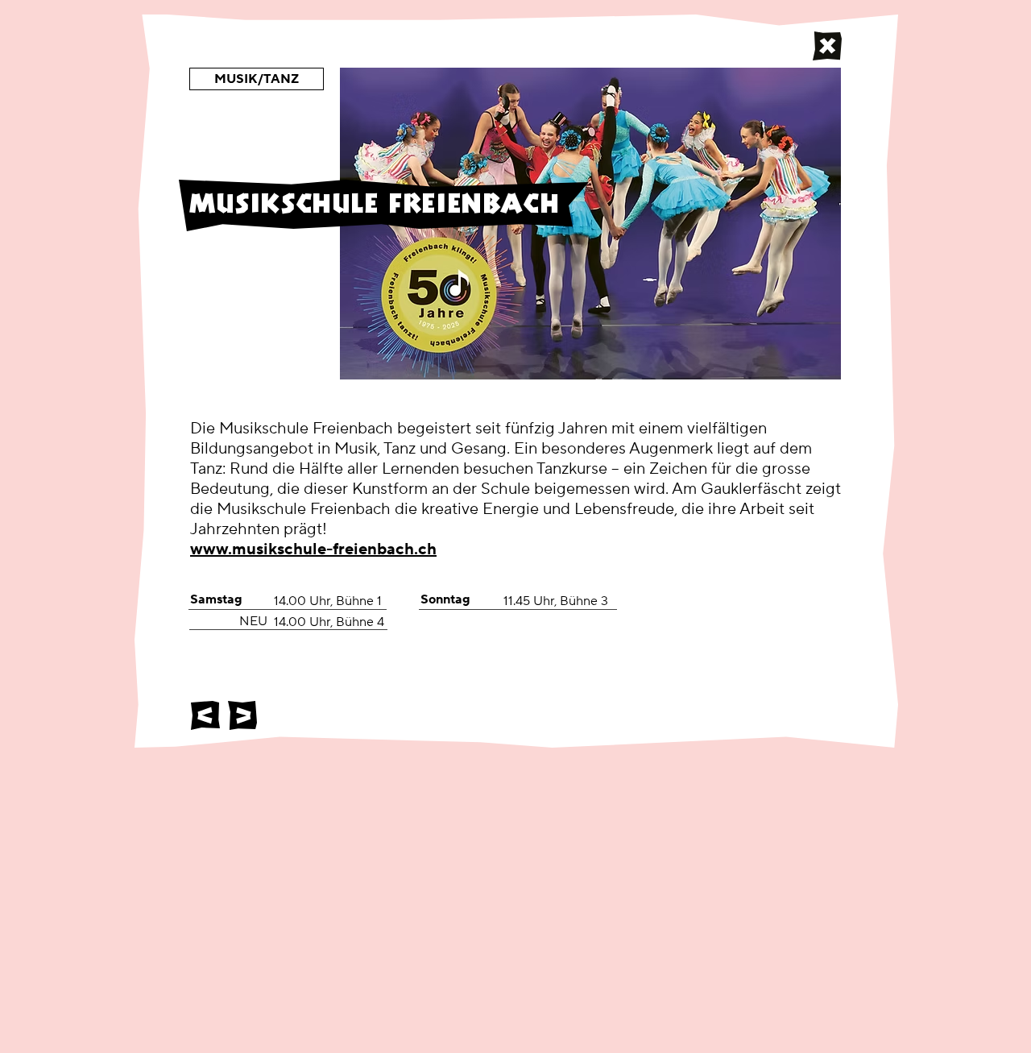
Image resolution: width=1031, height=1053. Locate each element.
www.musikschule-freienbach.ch (313, 549)
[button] (256, 79)
